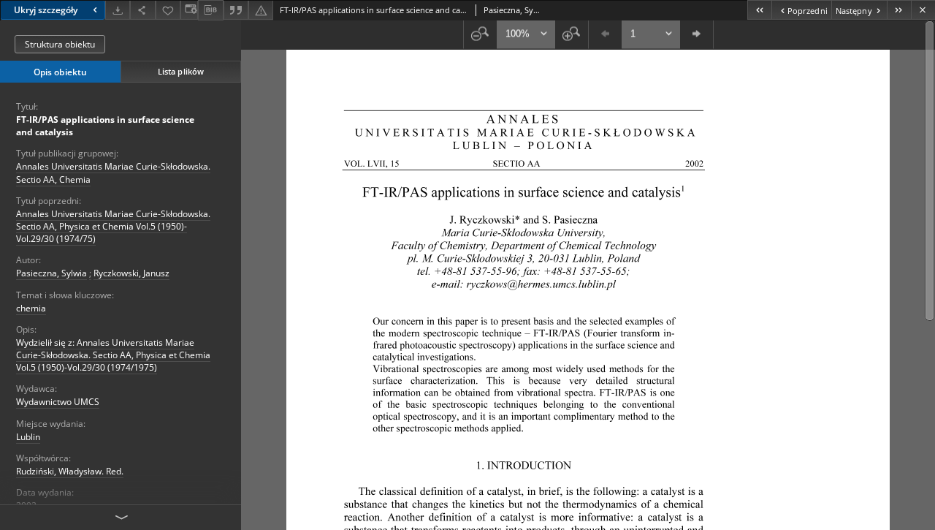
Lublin (28, 437)
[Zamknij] (923, 10)
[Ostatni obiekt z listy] (899, 10)
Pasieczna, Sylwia (51, 273)
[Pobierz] (117, 10)
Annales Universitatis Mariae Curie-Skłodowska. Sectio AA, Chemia (113, 172)
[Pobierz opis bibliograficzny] (210, 10)
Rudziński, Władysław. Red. (69, 471)
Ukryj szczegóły (45, 10)
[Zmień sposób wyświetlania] (189, 10)
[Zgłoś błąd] (260, 10)
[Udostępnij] (142, 10)
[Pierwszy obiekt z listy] (759, 10)
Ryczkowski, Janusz (131, 273)
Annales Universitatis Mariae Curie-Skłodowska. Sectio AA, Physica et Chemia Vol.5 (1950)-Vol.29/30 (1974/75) (113, 226)
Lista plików (181, 71)
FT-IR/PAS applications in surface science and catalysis (105, 125)
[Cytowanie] (236, 10)
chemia (31, 308)
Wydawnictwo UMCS (57, 401)
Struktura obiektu (60, 44)
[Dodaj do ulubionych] (168, 10)
